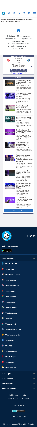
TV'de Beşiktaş (10, 291)
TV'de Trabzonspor (11, 357)
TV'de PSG (8, 346)
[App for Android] (7, 252)
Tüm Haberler (18, 211)
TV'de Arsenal (9, 269)
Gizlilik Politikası (18, 405)
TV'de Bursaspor (10, 297)
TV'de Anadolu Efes (11, 264)
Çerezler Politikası (19, 416)
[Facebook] (27, 236)
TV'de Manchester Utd (12, 335)
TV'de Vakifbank (10, 368)
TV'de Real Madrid (11, 351)
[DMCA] (19, 410)
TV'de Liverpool (10, 324)
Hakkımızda (13, 395)
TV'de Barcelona (10, 280)
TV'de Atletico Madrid (12, 275)
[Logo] (7, 240)
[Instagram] (34, 236)
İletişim (25, 395)
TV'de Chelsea (10, 302)
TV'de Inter (8, 318)
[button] (18, 258)
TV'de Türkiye (9, 362)
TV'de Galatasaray (11, 313)
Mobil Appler (13, 398)
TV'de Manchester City (13, 329)
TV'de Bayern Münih (12, 286)
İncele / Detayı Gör (18, 73)
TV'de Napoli (9, 340)
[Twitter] (30, 236)
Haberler (25, 398)
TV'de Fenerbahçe (11, 307)
